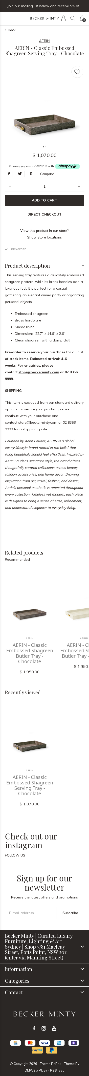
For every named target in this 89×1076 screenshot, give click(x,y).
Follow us (15, 855)
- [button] (10, 186)
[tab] (44, 265)
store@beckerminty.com (39, 372)
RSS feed (57, 1070)
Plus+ (43, 1070)
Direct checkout (44, 214)
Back (12, 30)
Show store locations (44, 237)
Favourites (77, 72)
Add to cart (44, 200)
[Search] (72, 18)
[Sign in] (63, 18)
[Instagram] (44, 1028)
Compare (47, 174)
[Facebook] (34, 1028)
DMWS (30, 1070)
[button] (9, 18)
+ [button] (79, 186)
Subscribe (70, 913)
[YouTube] (54, 1028)
